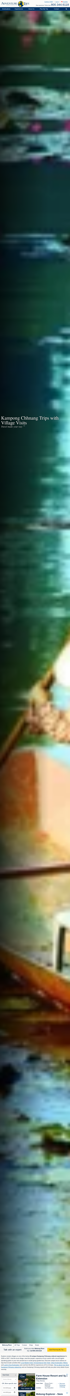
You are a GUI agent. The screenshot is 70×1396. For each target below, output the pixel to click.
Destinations (6, 9)
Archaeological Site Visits (42, 1363)
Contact (56, 9)
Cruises (24, 1345)
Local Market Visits (27, 1363)
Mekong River (7, 1345)
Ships (31, 1345)
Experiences (19, 9)
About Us (31, 9)
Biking (65, 1363)
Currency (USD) (48, 1)
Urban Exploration (57, 1363)
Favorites (65, 1)
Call (36, 1351)
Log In (57, 1)
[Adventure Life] (15, 3)
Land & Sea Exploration (11, 1365)
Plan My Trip (44, 9)
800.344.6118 (60, 4)
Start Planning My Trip (56, 1349)
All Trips (17, 1345)
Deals (37, 1345)
